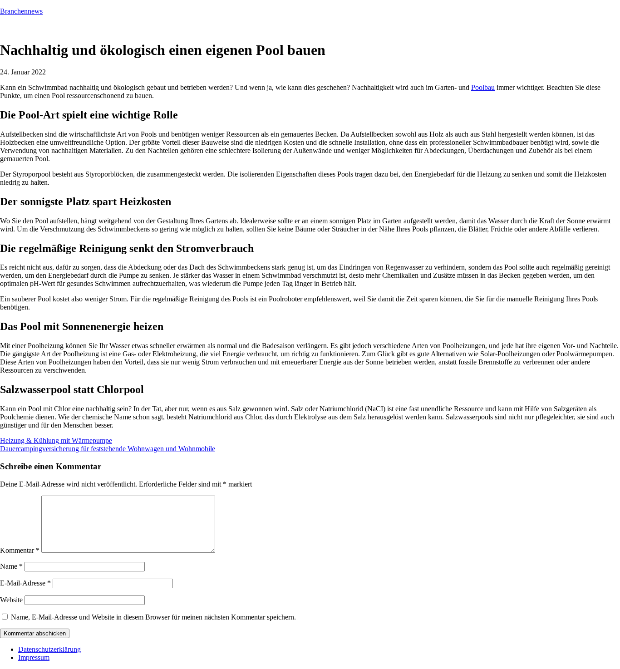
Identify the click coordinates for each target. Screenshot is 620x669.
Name (11, 566)
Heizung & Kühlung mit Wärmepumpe (56, 440)
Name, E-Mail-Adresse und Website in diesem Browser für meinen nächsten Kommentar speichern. (153, 617)
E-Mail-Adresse (25, 583)
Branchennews (21, 11)
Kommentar (19, 550)
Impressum (33, 657)
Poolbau (483, 87)
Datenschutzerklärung (49, 649)
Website (11, 600)
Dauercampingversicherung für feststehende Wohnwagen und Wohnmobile (107, 449)
